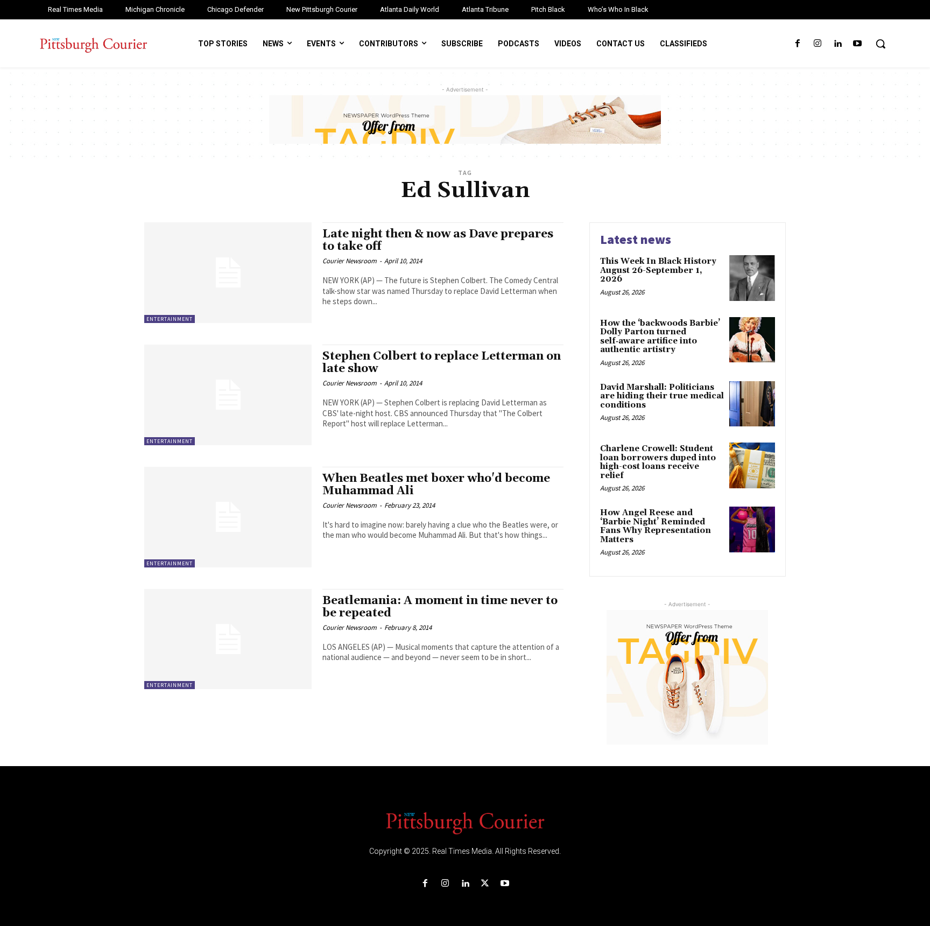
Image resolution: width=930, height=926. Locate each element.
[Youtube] (857, 44)
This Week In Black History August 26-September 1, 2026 (658, 270)
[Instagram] (817, 44)
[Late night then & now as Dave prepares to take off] (228, 272)
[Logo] (465, 822)
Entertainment (169, 318)
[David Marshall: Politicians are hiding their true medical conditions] (752, 404)
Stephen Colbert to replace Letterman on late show (441, 362)
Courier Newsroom (349, 260)
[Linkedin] (837, 44)
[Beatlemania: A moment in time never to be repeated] (228, 639)
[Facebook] (797, 44)
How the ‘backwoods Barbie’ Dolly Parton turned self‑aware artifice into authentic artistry (660, 336)
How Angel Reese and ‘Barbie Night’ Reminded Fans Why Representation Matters (655, 526)
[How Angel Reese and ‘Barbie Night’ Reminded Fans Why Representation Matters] (752, 529)
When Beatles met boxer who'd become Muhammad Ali (436, 485)
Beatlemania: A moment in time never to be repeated (440, 607)
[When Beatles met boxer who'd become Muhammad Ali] (228, 517)
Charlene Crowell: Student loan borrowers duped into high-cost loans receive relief (658, 462)
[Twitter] (485, 883)
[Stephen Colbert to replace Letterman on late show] (228, 395)
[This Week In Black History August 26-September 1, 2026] (752, 278)
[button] (880, 44)
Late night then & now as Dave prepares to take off (437, 240)
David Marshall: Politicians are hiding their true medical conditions (662, 396)
